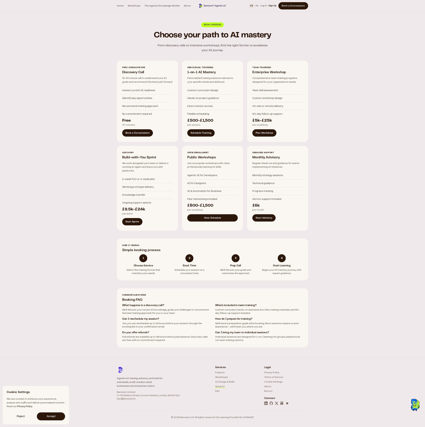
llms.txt (268, 391)
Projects (220, 372)
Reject (21, 416)
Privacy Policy (271, 372)
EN (251, 6)
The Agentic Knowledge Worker (162, 6)
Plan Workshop (264, 133)
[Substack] (282, 403)
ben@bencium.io (126, 399)
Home (120, 6)
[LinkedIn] (266, 403)
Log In (263, 6)
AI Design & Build (224, 382)
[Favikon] (287, 403)
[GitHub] (271, 403)
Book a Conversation (293, 6)
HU (256, 6)
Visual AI (220, 386)
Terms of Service (273, 377)
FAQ (217, 391)
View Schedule (212, 218)
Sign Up (272, 6)
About (187, 6)
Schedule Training (201, 133)
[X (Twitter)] (276, 403)
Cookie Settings (273, 382)
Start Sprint (132, 222)
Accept (51, 416)
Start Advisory (264, 218)
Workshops (134, 6)
